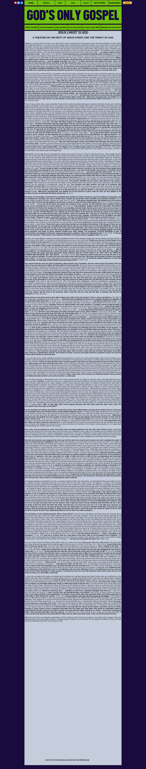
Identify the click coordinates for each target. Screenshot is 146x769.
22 (88, 760)
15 (71, 760)
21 (86, 760)
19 (81, 760)
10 (58, 760)
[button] (127, 2)
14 (68, 760)
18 (78, 760)
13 (66, 760)
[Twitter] (18, 3)
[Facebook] (21, 3)
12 (63, 760)
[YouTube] (15, 3)
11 (61, 760)
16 (73, 760)
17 (76, 760)
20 (83, 760)
